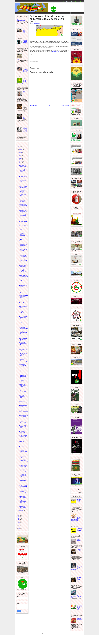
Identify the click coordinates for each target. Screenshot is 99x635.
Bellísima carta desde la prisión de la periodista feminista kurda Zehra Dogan (25, 69)
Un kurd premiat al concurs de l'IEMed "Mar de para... (22, 365)
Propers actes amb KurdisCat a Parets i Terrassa (22, 289)
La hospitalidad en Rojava (23, 192)
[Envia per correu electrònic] (32, 61)
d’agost (20, 159)
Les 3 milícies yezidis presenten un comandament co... (22, 479)
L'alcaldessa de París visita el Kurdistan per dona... (23, 493)
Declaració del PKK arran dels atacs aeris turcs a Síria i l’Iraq (79, 620)
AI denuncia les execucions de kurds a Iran (79, 529)
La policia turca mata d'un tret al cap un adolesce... (23, 438)
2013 (19, 145)
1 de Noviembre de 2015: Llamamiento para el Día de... (23, 475)
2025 (19, 527)
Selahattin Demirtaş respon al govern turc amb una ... (23, 269)
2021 (19, 521)
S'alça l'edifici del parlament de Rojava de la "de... (23, 321)
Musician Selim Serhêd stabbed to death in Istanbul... (22, 420)
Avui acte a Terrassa (22, 379)
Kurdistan (73, 13)
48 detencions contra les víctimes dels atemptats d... (23, 292)
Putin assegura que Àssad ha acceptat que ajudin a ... (23, 416)
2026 (19, 528)
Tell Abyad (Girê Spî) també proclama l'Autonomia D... (22, 392)
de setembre (21, 161)
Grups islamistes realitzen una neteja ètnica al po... (23, 389)
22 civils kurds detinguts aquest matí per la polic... (23, 215)
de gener (20, 149)
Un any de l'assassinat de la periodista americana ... (23, 369)
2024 (19, 525)
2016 (19, 513)
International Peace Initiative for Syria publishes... (22, 358)
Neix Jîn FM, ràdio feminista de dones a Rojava (23, 300)
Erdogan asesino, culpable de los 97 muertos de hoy (23, 260)
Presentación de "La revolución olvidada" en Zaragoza (23, 166)
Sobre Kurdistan (23, 13)
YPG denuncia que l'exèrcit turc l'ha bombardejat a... (22, 432)
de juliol (20, 158)
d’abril (20, 153)
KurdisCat (31, 13)
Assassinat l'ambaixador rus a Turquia (79, 540)
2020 (19, 519)
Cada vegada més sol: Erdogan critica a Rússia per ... (22, 201)
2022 (19, 522)
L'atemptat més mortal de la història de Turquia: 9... (23, 256)
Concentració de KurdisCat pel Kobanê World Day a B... (23, 482)
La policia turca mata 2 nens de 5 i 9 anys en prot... (23, 279)
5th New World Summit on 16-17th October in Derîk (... (23, 310)
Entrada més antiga (65, 105)
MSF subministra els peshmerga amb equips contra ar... (23, 324)
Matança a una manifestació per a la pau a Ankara (23, 249)
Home (17, 13)
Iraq (35, 13)
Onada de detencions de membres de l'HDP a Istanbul (23, 183)
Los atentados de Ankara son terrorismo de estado (23, 282)
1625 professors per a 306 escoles (56, 43)
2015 (19, 148)
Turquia (39, 13)
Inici (49, 105)
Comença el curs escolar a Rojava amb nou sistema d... (23, 381)
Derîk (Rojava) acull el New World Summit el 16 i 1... (23, 313)
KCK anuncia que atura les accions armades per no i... (23, 252)
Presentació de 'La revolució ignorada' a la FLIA (23, 343)
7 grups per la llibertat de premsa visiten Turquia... (23, 354)
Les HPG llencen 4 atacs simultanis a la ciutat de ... (23, 197)
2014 (19, 146)
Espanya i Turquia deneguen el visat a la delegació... (23, 402)
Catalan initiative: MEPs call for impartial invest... (23, 396)
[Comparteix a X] (34, 61)
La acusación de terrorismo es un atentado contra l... (22, 234)
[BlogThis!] (33, 61)
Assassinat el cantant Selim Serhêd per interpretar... (22, 409)
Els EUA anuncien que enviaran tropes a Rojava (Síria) (22, 490)
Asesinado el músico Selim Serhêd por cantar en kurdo (23, 412)
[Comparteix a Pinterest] (37, 61)
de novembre (21, 510)
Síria (48, 13)
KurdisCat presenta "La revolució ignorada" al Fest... (23, 332)
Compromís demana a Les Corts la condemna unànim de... (23, 296)
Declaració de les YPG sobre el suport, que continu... (22, 180)
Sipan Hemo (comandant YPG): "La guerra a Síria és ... (23, 339)
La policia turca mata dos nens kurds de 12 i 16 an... (23, 335)
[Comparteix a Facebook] (36, 61)
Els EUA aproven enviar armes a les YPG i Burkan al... (23, 190)
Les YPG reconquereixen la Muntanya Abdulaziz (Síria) (23, 238)
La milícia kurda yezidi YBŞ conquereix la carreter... (22, 272)
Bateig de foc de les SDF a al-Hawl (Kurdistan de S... (23, 503)
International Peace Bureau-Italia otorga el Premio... (23, 507)
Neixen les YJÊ (21, 441)
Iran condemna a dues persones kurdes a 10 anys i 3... (23, 211)
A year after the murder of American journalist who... (23, 376)
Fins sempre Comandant (23, 221)
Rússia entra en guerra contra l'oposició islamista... (22, 170)
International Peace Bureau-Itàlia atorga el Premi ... (23, 497)
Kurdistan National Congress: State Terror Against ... (23, 471)
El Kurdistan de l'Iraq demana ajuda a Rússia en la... (23, 207)
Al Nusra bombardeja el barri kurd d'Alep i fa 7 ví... (23, 173)
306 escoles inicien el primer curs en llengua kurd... (23, 451)
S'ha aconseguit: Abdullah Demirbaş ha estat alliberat (23, 218)
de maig (20, 155)
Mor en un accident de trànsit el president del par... (23, 444)
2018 (19, 516)
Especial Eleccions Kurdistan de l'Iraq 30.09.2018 (60, 13)
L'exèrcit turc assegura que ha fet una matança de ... (23, 347)
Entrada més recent (33, 105)
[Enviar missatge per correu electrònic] (31, 61)
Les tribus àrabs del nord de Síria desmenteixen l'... (23, 350)
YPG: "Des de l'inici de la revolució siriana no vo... (23, 317)
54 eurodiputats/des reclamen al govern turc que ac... (23, 328)
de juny (20, 156)
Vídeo (78, 13)
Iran (44, 13)
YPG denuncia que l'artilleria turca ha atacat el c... (22, 447)
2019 (19, 518)
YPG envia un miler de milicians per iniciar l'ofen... (22, 426)
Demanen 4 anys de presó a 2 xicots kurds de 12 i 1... (23, 462)
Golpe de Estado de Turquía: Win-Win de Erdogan (25, 30)
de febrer (20, 150)
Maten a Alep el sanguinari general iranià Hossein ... (23, 241)
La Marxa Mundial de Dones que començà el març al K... (23, 361)
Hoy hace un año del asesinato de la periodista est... (22, 372)
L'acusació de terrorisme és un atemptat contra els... (23, 486)
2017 (19, 515)
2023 (19, 524)
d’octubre (20, 162)
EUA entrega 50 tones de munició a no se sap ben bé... (23, 303)
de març (20, 152)
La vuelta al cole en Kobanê (51, 54)
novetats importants (55, 51)
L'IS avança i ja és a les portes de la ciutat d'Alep (23, 245)
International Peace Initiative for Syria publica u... (22, 385)
